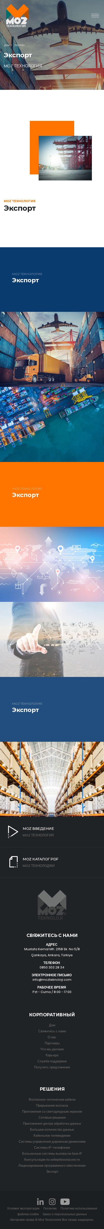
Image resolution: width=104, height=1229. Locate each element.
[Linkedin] (40, 1201)
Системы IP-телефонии (52, 1147)
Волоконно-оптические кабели (52, 1099)
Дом (7, 45)
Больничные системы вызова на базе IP (52, 1153)
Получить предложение (52, 1067)
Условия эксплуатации (23, 1208)
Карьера (52, 1055)
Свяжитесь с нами (52, 1031)
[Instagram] (52, 1201)
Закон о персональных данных (65, 1214)
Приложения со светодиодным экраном (52, 1111)
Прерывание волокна (52, 1105)
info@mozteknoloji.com (52, 979)
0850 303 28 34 (52, 967)
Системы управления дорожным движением (52, 1141)
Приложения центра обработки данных (52, 1123)
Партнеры (52, 1043)
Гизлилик (50, 1208)
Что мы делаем (52, 1049)
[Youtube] (64, 1201)
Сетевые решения (52, 1117)
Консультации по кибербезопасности (52, 1159)
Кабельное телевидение (52, 1135)
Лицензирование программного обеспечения (52, 1165)
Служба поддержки (52, 1061)
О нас (52, 1037)
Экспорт (52, 1171)
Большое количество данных (52, 1129)
